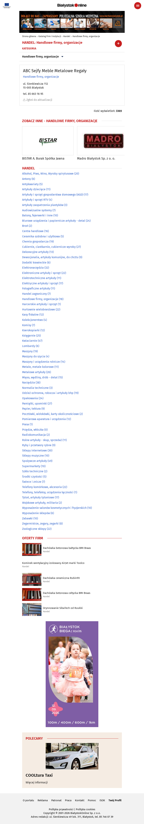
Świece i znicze (31, 481)
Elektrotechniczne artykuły (39, 278)
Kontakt (79, 800)
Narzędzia (28, 382)
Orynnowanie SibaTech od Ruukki (63, 608)
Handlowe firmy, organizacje (86, 36)
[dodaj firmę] (118, 43)
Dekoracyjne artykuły (35, 252)
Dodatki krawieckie (34, 262)
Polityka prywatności (61, 809)
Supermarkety (31, 466)
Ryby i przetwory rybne (36, 445)
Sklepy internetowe (34, 450)
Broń (25, 225)
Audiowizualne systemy (37, 210)
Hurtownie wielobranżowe (38, 309)
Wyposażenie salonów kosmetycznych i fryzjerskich (54, 508)
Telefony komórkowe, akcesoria (42, 487)
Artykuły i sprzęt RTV (35, 199)
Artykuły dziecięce (33, 189)
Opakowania (30, 398)
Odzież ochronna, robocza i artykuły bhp (47, 393)
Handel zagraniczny (34, 293)
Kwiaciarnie (29, 340)
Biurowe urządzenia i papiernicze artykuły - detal (53, 220)
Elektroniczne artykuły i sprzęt (41, 273)
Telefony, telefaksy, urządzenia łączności (47, 492)
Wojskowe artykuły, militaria (40, 502)
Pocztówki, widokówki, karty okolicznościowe (50, 414)
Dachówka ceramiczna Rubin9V (61, 578)
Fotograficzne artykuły (36, 288)
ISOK (102, 800)
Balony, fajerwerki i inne (37, 215)
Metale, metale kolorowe (38, 366)
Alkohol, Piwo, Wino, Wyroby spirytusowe (48, 173)
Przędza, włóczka (33, 429)
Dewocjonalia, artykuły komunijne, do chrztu (50, 257)
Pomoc (92, 800)
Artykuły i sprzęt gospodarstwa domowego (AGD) (52, 194)
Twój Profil (115, 800)
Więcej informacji (37, 782)
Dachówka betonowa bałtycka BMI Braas (67, 548)
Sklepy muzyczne (33, 455)
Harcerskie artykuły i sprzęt (39, 304)
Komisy (26, 325)
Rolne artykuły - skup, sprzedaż (42, 440)
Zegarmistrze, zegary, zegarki (40, 523)
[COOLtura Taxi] (72, 756)
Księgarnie (28, 335)
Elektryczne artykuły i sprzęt (40, 283)
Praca (68, 800)
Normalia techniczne (35, 387)
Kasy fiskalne (30, 314)
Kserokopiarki (31, 330)
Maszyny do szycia (33, 356)
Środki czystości (32, 476)
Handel (66, 36)
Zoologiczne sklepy (34, 529)
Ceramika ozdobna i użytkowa (41, 236)
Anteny (26, 179)
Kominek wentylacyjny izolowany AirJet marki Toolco (53, 563)
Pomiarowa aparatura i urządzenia (44, 419)
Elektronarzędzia (33, 267)
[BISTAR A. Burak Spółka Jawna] (48, 140)
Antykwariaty (30, 184)
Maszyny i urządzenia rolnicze (41, 361)
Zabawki (27, 518)
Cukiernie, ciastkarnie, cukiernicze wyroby (49, 246)
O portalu (28, 800)
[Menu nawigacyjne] (137, 5)
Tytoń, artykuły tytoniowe (38, 497)
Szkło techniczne (32, 471)
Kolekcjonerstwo (32, 320)
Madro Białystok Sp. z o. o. (96, 158)
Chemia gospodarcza (35, 241)
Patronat (56, 800)
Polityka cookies (85, 809)
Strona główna (29, 36)
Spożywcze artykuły (34, 461)
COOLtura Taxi (39, 775)
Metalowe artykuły (33, 372)
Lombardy (28, 346)
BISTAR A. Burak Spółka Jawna (43, 158)
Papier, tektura (31, 408)
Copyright (49, 813)
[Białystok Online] (72, 5)
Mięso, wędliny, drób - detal (40, 377)
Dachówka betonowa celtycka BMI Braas (66, 593)
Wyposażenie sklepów (36, 513)
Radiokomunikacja (34, 434)
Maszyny (27, 351)
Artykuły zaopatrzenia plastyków (42, 205)
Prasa (25, 424)
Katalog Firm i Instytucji (49, 36)
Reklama (43, 800)
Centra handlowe (33, 231)
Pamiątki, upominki (34, 403)
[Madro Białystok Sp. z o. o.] (103, 140)
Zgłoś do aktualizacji (39, 99)
